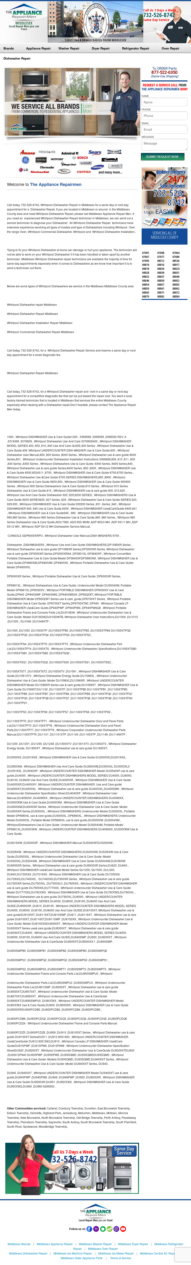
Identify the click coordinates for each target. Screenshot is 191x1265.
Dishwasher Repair (17, 58)
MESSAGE (148, 137)
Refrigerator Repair (135, 48)
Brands (8, 48)
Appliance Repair (38, 48)
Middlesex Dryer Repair (133, 1244)
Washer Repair (68, 48)
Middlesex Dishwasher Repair (28, 1253)
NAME (145, 96)
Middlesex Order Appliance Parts (81, 1258)
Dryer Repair (101, 48)
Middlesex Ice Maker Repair (116, 1253)
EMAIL (145, 123)
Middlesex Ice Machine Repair (73, 1253)
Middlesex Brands (19, 1244)
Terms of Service (120, 1258)
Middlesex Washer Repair (95, 1244)
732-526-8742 (159, 15)
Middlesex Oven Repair (103, 1249)
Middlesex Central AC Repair (158, 1253)
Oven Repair (170, 48)
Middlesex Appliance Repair (55, 1244)
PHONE (146, 109)
